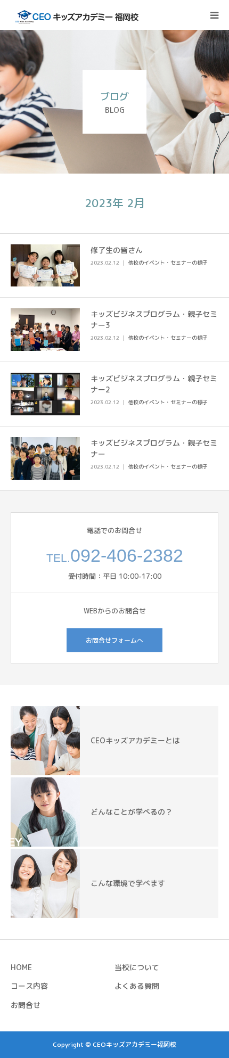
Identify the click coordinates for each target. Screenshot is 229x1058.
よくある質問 (136, 986)
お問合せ (25, 1005)
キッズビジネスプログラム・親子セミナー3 (154, 319)
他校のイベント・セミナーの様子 (168, 262)
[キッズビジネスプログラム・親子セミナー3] (45, 329)
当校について (136, 967)
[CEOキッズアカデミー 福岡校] (74, 15)
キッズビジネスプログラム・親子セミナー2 (154, 384)
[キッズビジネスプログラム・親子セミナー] (45, 458)
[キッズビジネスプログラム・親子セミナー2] (45, 394)
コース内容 (29, 986)
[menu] (214, 15)
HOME (21, 967)
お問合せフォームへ (114, 640)
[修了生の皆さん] (45, 265)
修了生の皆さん (117, 250)
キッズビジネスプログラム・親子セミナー (154, 448)
